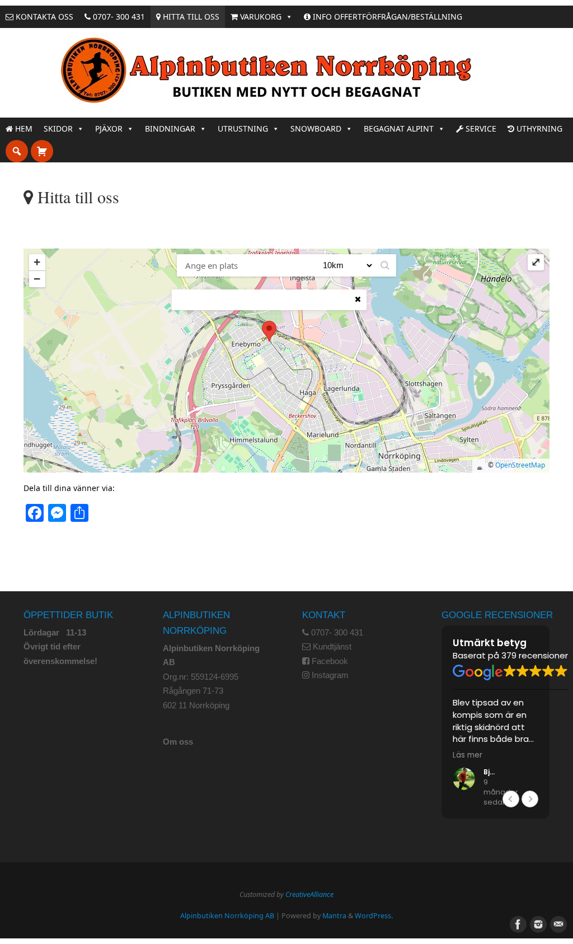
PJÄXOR (109, 128)
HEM (22, 128)
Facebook (330, 661)
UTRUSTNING (243, 128)
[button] (385, 265)
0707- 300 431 (118, 16)
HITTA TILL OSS (190, 16)
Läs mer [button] (467, 755)
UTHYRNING (538, 128)
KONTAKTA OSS (43, 16)
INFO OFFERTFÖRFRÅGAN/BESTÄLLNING (386, 16)
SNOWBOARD (315, 128)
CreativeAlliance (309, 894)
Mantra (334, 915)
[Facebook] (517, 923)
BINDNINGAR (170, 128)
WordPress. (374, 915)
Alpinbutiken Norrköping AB (227, 915)
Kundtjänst (332, 646)
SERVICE (479, 128)
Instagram (330, 675)
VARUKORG (259, 16)
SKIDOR (58, 128)
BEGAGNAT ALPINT (399, 128)
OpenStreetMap (520, 465)
